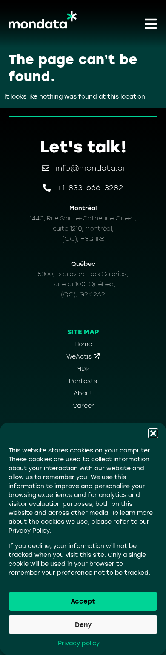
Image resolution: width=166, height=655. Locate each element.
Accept (83, 601)
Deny (83, 625)
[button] (153, 433)
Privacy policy (79, 643)
